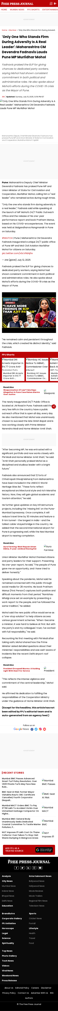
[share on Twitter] (22, 867)
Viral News (7, 970)
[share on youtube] (40, 867)
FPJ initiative (9, 923)
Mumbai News (17, 9)
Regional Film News (38, 900)
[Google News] (21, 729)
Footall (32, 923)
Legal (5, 933)
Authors (29, 998)
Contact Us (23, 993)
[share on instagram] (34, 867)
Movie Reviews (36, 891)
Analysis (6, 876)
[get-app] (55, 3)
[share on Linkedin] (28, 867)
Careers (35, 987)
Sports (32, 913)
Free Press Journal (17, 3)
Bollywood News (36, 881)
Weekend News (10, 975)
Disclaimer (46, 987)
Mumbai (12, 30)
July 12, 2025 (24, 260)
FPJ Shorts (33, 9)
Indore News (8, 891)
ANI (3, 96)
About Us (9, 987)
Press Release (9, 980)
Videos (5, 965)
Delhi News (7, 900)
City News (7, 881)
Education (7, 905)
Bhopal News (8, 895)
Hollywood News (36, 886)
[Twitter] (36, 729)
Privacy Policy (9, 993)
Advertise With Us (39, 993)
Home (4, 9)
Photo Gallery (9, 955)
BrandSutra (8, 913)
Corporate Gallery (12, 918)
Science (6, 938)
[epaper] (51, 3)
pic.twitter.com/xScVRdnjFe (17, 253)
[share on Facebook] (16, 867)
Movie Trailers (35, 895)
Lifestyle (33, 928)
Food (31, 943)
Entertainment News (40, 876)
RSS (51, 993)
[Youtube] (44, 729)
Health (32, 933)
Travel (32, 938)
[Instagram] (40, 729)
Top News (7, 950)
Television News (36, 905)
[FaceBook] (31, 729)
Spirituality (8, 943)
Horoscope (8, 928)
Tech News (8, 960)
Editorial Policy (22, 987)
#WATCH (7, 238)
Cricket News (35, 918)
